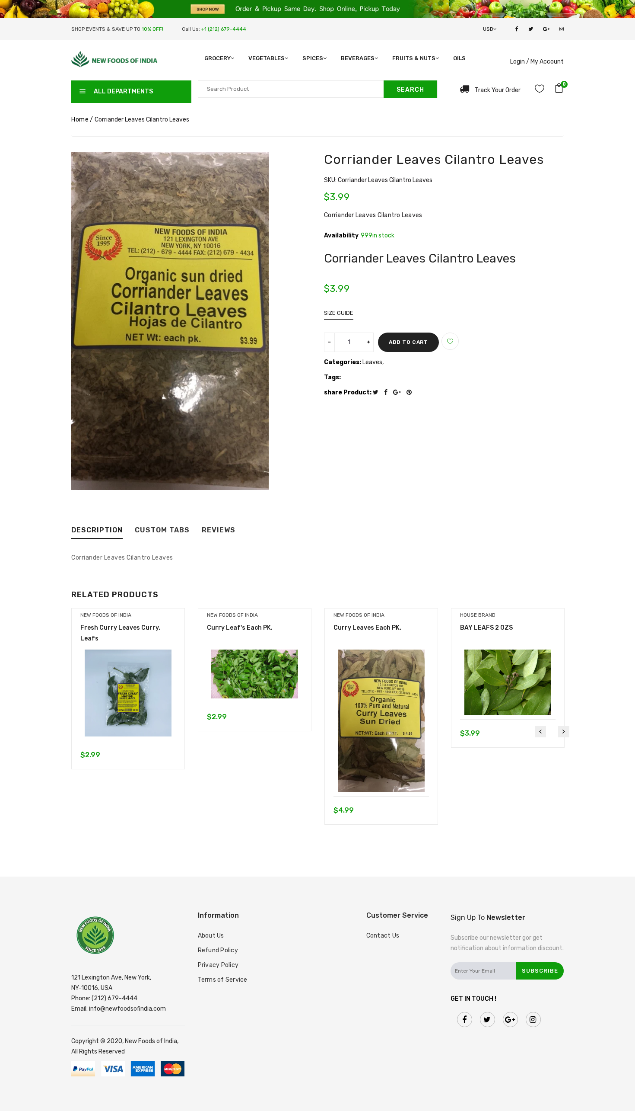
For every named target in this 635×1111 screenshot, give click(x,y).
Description (97, 530)
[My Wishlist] (539, 90)
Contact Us (383, 935)
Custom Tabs (162, 530)
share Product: (347, 392)
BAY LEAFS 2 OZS (486, 627)
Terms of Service (223, 979)
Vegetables (266, 58)
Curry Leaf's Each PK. (240, 627)
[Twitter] (378, 392)
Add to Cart (408, 342)
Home (80, 119)
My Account (547, 61)
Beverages (358, 58)
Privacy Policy (218, 965)
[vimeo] (411, 392)
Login (517, 61)
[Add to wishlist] (450, 341)
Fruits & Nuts (413, 58)
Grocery (217, 58)
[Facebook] (388, 392)
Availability (341, 236)
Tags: (332, 377)
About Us (211, 935)
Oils (459, 58)
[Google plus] (399, 392)
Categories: (342, 362)
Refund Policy (218, 950)
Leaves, (373, 362)
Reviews (218, 530)
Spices (312, 58)
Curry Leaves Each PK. (367, 627)
